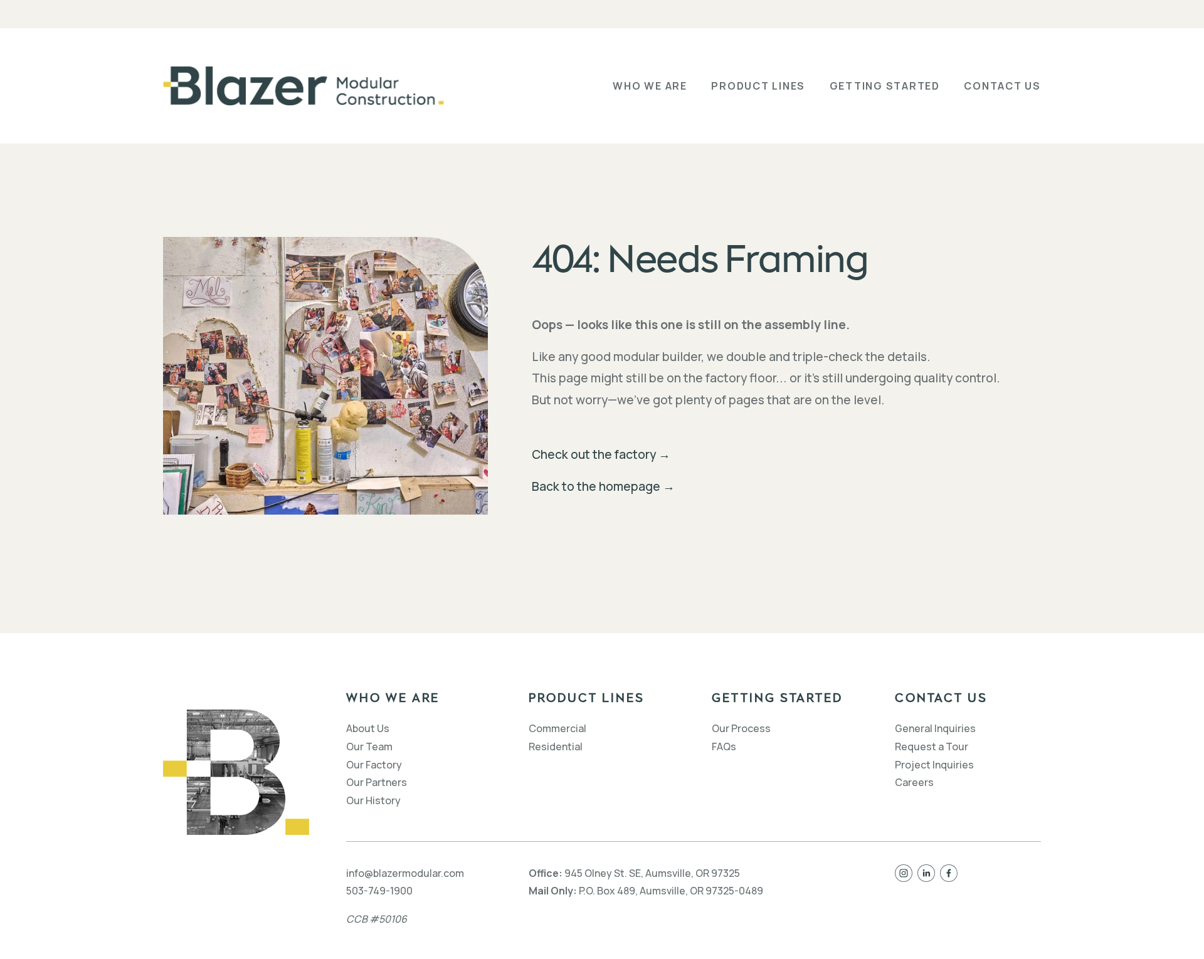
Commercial (557, 728)
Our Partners (376, 782)
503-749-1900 (379, 891)
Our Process (741, 728)
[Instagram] (903, 873)
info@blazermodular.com (405, 873)
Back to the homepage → (603, 486)
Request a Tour (931, 746)
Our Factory (374, 765)
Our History (373, 800)
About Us (367, 728)
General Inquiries (935, 728)
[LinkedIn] (926, 873)
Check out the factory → (601, 454)
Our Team (369, 746)
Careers (914, 782)
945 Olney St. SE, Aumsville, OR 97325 (652, 873)
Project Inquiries (934, 765)
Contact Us (1002, 86)
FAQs (724, 746)
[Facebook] (949, 873)
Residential (556, 746)
